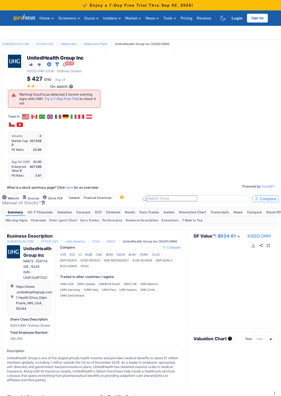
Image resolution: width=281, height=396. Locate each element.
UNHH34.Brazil (109, 284)
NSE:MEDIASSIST (116, 260)
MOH (109, 254)
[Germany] (66, 117)
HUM (88, 254)
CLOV (156, 254)
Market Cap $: (20, 143)
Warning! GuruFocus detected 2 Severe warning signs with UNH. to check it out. (57, 98)
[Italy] (74, 117)
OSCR (121, 254)
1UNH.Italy (91, 290)
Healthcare (68, 44)
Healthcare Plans (96, 44)
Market (131, 18)
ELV (72, 254)
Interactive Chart (192, 212)
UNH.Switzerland (72, 295)
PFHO (85, 266)
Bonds (130, 212)
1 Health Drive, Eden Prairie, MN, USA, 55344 (31, 303)
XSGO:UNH (259, 236)
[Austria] (89, 117)
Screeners (67, 18)
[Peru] (81, 117)
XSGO (31, 71)
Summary (15, 212)
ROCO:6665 (68, 266)
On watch (59, 86)
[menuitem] (15, 212)
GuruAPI (268, 186)
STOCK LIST (45, 44)
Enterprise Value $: (19, 168)
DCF (98, 212)
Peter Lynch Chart (63, 220)
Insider (169, 212)
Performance (112, 220)
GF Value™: (214, 236)
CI (80, 254)
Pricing (186, 18)
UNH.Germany (70, 290)
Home (45, 18)
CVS (63, 254)
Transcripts (219, 212)
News (150, 18)
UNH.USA (67, 284)
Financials (38, 220)
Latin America (75, 241)
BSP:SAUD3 (68, 260)
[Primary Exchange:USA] (25, 116)
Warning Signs (16, 220)
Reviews (204, 18)
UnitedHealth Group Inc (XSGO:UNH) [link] (142, 44)
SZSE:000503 (90, 260)
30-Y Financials (40, 212)
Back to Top (194, 220)
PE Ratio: (18, 150)
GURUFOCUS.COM (15, 44)
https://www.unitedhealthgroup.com (34, 289)
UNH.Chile (147, 290)
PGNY (144, 254)
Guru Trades (149, 212)
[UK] (50, 117)
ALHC (132, 254)
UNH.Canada (86, 284)
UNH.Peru (109, 290)
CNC (99, 254)
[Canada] (34, 117)
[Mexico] (58, 117)
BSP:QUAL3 (164, 260)
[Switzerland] (20, 124)
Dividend (113, 212)
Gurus (90, 18)
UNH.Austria (128, 290)
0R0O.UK (130, 284)
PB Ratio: (18, 175)
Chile (96, 241)
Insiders (110, 18)
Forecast (83, 212)
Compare (267, 198)
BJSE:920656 (142, 260)
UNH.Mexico (149, 284)
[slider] (38, 86)
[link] (15, 43)
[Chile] (12, 124)
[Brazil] (42, 117)
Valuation (64, 212)
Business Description (142, 220)
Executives (170, 220)
